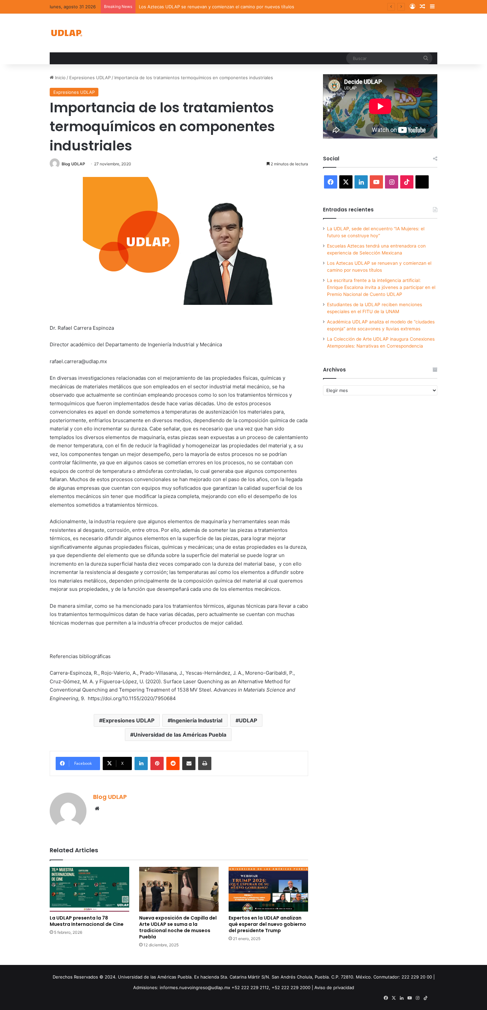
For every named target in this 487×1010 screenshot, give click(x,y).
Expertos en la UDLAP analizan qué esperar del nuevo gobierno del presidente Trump (267, 924)
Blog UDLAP (73, 163)
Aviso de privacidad (334, 987)
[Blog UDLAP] (66, 33)
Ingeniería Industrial (196, 720)
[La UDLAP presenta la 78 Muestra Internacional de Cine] (89, 889)
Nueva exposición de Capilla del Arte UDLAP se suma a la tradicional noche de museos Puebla (178, 927)
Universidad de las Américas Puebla (180, 734)
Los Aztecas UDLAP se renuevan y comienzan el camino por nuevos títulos (216, 6)
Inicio (60, 77)
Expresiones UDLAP (90, 77)
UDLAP (248, 720)
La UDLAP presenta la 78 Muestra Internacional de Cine (87, 921)
